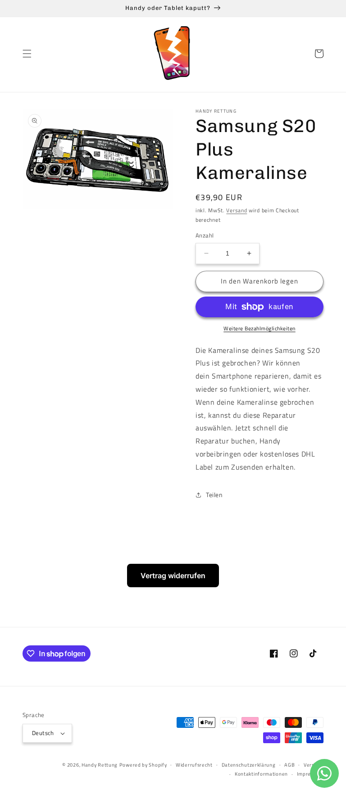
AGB (289, 764)
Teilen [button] (214, 494)
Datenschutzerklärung (249, 764)
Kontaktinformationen (261, 773)
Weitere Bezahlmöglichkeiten (259, 328)
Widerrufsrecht (194, 764)
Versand (236, 210)
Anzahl (205, 235)
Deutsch (43, 732)
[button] (27, 54)
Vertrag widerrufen (173, 575)
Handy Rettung (100, 764)
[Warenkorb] (319, 54)
